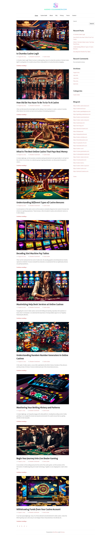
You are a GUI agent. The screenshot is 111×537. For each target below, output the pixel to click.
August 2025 (76, 72)
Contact (74, 15)
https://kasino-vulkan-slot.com (81, 157)
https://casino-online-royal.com (81, 165)
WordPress (55, 532)
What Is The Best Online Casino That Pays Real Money (42, 151)
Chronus (62, 532)
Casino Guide (44, 15)
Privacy (62, 15)
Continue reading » (22, 65)
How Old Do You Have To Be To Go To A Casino (38, 102)
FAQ (56, 15)
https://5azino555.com (79, 122)
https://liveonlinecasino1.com (80, 140)
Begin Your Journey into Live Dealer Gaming (37, 458)
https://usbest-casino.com (79, 168)
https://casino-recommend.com (81, 117)
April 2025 (75, 84)
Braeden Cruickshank (35, 56)
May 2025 (75, 81)
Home (36, 15)
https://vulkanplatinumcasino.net (81, 154)
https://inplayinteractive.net (80, 134)
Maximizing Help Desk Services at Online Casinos (40, 304)
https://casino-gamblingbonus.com (82, 111)
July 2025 (75, 75)
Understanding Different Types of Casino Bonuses (40, 202)
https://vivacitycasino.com (79, 160)
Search (75, 21)
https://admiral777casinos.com (80, 171)
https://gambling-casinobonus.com (82, 114)
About (51, 15)
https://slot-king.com (78, 125)
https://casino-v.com (78, 148)
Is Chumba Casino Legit (28, 53)
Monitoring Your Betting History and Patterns (38, 407)
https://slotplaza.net (78, 131)
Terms (68, 15)
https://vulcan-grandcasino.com (81, 151)
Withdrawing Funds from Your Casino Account (38, 509)
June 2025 (75, 78)
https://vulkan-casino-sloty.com (81, 120)
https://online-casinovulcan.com (81, 105)
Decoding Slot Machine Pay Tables (33, 253)
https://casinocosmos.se (79, 108)
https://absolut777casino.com (80, 128)
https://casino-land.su (78, 162)
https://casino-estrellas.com (80, 137)
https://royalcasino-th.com (80, 142)
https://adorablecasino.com (80, 145)
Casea (74, 176)
